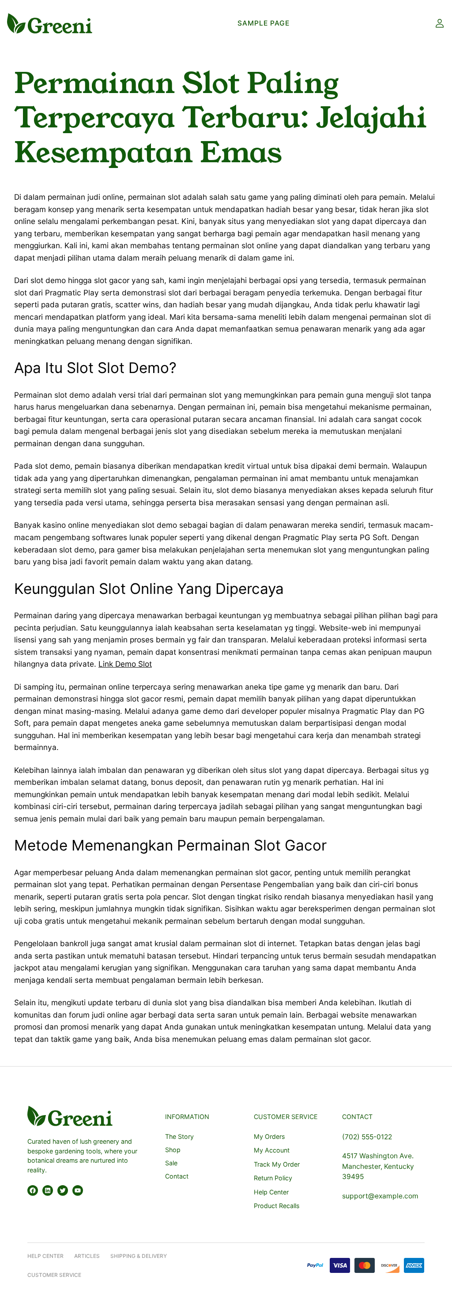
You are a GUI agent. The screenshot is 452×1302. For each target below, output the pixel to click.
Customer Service (54, 1275)
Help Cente (43, 1256)
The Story (179, 1136)
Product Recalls (276, 1205)
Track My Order (277, 1164)
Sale (171, 1163)
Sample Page (263, 23)
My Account (272, 1150)
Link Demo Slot (125, 663)
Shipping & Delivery (138, 1256)
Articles (87, 1256)
